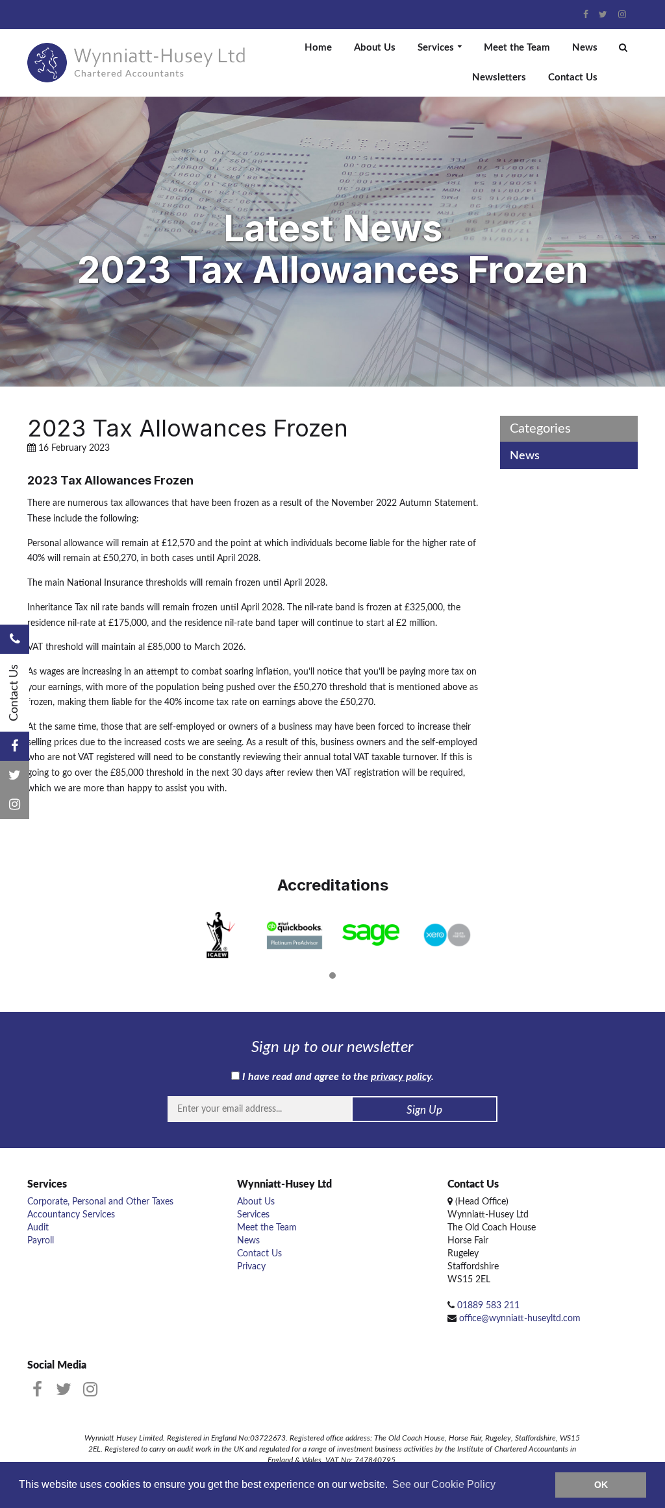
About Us (374, 48)
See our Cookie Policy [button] (444, 1484)
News (584, 48)
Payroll (40, 1240)
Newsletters (499, 77)
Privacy (251, 1266)
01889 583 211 (488, 1305)
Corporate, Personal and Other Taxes (100, 1201)
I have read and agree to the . (337, 1076)
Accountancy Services (71, 1214)
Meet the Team (517, 48)
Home (318, 48)
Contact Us (572, 77)
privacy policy (401, 1076)
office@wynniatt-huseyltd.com (520, 1318)
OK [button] (601, 1484)
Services (436, 48)
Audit (38, 1227)
